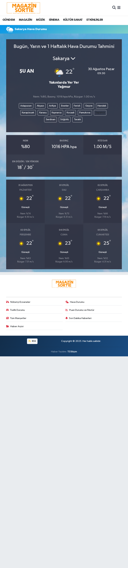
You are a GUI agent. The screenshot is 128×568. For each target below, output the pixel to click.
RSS (34, 341)
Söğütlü (64, 119)
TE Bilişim (72, 351)
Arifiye (52, 105)
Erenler (65, 105)
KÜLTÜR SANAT (73, 19)
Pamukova (84, 112)
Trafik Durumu (17, 310)
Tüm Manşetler (18, 318)
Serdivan (50, 119)
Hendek (102, 105)
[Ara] (114, 7)
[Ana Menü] (118, 7)
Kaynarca (57, 112)
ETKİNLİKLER (94, 19)
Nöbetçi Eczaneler (20, 302)
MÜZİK (40, 19)
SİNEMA (54, 19)
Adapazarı (26, 105)
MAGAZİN (25, 19)
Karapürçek (28, 112)
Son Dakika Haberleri (80, 318)
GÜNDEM (8, 19)
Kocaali (70, 112)
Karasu (43, 112)
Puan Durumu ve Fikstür (81, 310)
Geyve (88, 105)
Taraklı (77, 119)
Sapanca (100, 112)
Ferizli (77, 105)
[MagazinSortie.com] (23, 8)
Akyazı (40, 105)
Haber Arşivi (17, 326)
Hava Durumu (77, 302)
